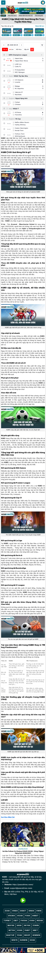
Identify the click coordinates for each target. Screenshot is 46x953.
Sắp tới (26, 49)
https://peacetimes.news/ (22, 884)
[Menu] (3, 2)
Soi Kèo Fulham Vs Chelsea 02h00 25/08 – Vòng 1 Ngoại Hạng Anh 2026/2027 (23, 852)
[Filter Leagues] (42, 45)
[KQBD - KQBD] (23, 2)
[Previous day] (4, 45)
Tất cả (5, 49)
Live (12, 49)
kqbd (30, 147)
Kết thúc (19, 49)
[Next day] (21, 45)
